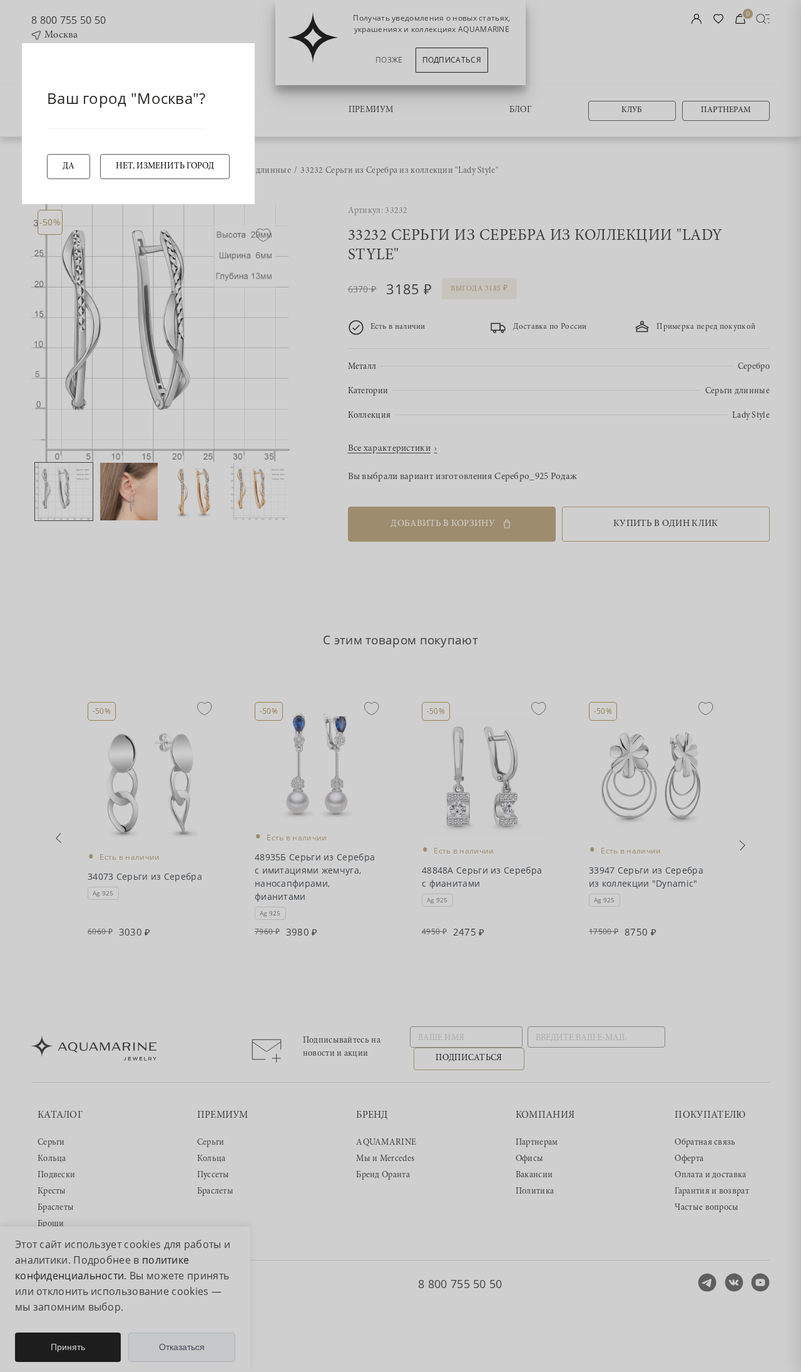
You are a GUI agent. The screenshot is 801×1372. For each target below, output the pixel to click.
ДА (68, 166)
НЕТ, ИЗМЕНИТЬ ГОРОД (165, 166)
